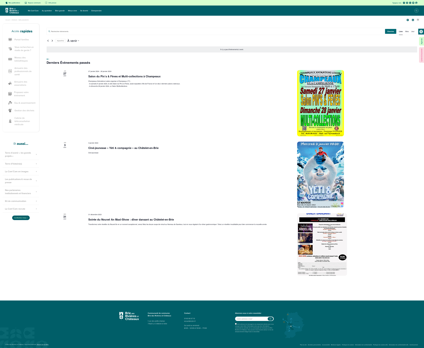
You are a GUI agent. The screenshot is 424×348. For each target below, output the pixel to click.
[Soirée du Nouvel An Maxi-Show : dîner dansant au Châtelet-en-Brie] (357, 245)
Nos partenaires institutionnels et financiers (18, 192)
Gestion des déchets (24, 111)
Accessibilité (326, 345)
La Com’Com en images (16, 172)
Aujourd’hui (60, 41)
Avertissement (414, 345)
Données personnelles (314, 345)
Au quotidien (47, 10)
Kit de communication (15, 201)
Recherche (414, 11)
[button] (421, 31)
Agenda (421, 41)
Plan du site (303, 345)
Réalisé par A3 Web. (43, 345)
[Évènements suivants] (52, 41)
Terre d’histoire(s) (13, 164)
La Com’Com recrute (15, 209)
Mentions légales (336, 345)
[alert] (232, 50)
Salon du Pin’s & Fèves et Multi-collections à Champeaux (124, 77)
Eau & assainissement (24, 103)
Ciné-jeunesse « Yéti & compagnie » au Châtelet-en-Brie (123, 148)
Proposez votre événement (21, 94)
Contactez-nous (20, 218)
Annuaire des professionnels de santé (23, 72)
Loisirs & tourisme (421, 54)
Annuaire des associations (20, 84)
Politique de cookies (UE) (380, 345)
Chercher (390, 32)
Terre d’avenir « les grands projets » (18, 155)
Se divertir (84, 10)
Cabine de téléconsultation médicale (22, 121)
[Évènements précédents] (48, 41)
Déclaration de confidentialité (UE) (398, 345)
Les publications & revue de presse (18, 181)
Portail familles (21, 40)
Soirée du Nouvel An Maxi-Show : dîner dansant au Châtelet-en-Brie (131, 220)
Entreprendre (96, 10)
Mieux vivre (72, 10)
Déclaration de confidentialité (363, 345)
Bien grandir (60, 10)
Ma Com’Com (33, 10)
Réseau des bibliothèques (21, 59)
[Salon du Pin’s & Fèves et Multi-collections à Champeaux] (357, 104)
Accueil (8, 20)
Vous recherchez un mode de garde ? (24, 49)
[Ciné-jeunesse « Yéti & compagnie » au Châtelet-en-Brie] (357, 175)
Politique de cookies (348, 345)
